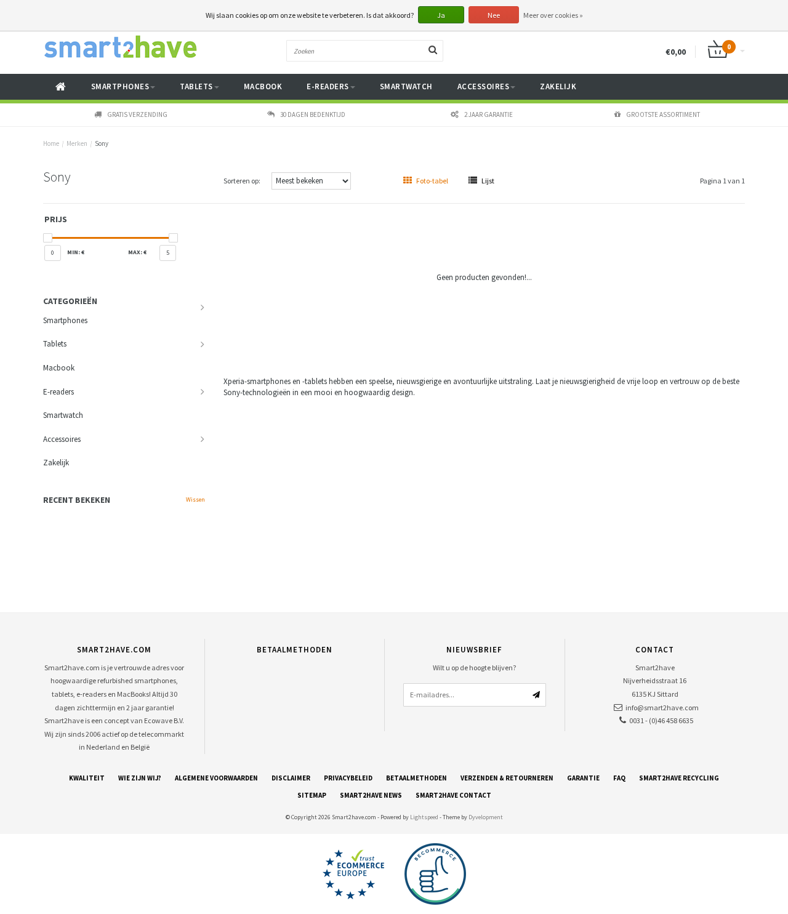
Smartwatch (406, 86)
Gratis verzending (137, 114)
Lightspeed (424, 817)
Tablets (196, 86)
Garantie (583, 778)
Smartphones (120, 86)
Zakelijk (558, 86)
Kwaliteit (87, 778)
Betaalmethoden (416, 778)
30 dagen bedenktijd (312, 114)
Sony (101, 143)
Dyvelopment (485, 817)
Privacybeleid (348, 778)
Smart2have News (371, 795)
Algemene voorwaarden (216, 778)
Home (51, 143)
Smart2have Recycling (679, 778)
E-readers (328, 86)
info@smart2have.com (662, 707)
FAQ (619, 778)
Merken (76, 143)
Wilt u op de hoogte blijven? (474, 667)
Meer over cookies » (553, 15)
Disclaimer (290, 778)
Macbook (263, 86)
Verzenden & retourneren (506, 778)
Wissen (195, 499)
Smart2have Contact (453, 795)
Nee (494, 15)
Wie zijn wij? (139, 778)
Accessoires (483, 86)
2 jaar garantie (488, 114)
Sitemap (311, 795)
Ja (441, 15)
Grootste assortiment (663, 114)
